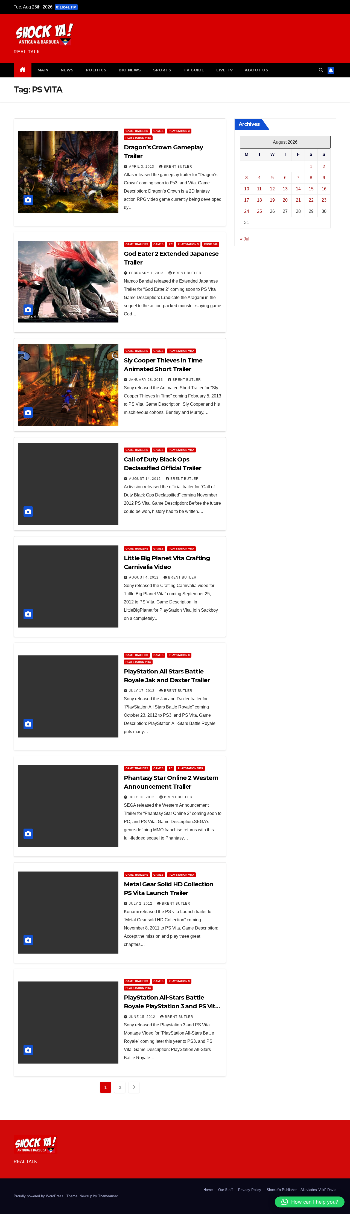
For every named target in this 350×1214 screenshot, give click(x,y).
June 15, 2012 (142, 1017)
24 (246, 211)
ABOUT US (256, 70)
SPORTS (162, 70)
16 (324, 188)
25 (259, 211)
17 (246, 200)
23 (324, 200)
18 (259, 200)
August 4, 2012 (144, 577)
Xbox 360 (211, 244)
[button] (321, 70)
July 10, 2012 (142, 797)
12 (272, 188)
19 (272, 200)
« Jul (244, 238)
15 (311, 188)
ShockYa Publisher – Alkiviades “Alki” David (301, 1190)
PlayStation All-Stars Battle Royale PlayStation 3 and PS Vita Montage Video (171, 1006)
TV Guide (193, 70)
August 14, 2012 (145, 479)
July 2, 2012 (141, 903)
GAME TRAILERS (137, 130)
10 (246, 188)
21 (298, 200)
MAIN (43, 70)
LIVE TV (224, 70)
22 (311, 200)
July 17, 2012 (142, 691)
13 (285, 188)
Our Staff (225, 1190)
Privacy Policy (249, 1190)
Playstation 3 (179, 130)
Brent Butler (178, 167)
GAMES (158, 130)
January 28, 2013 (146, 380)
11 (259, 188)
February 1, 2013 (147, 273)
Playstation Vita (138, 137)
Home (208, 1190)
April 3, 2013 (142, 167)
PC (171, 244)
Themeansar (108, 1196)
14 (298, 188)
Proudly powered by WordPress (39, 1196)
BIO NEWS (130, 70)
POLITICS (96, 70)
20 (285, 200)
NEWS (67, 70)
